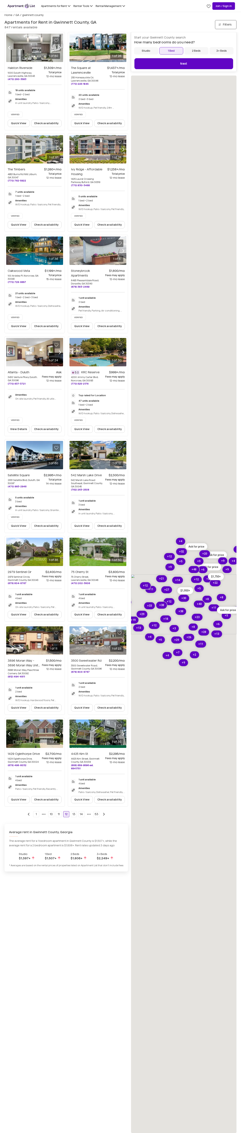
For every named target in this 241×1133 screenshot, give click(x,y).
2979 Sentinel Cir (19, 572)
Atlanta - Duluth (18, 372)
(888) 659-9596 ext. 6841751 (82, 767)
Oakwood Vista (19, 270)
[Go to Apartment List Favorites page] (208, 6)
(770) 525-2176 (79, 383)
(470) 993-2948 (17, 486)
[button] (216, 555)
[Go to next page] (104, 814)
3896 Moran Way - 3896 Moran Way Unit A (23, 665)
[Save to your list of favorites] (56, 40)
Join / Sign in (224, 6)
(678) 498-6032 (17, 765)
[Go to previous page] (29, 814)
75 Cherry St (79, 572)
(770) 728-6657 (17, 282)
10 (51, 814)
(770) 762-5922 (17, 180)
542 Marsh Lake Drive (86, 475)
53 (96, 814)
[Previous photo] (9, 48)
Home (8, 15)
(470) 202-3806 (80, 583)
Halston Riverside (20, 68)
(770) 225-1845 (79, 84)
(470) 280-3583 (17, 79)
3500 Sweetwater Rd (86, 660)
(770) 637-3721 (16, 383)
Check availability (46, 123)
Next (183, 63)
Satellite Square (19, 475)
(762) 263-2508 (80, 489)
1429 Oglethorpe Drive (24, 753)
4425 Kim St (79, 753)
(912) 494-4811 (16, 676)
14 (81, 814)
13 (73, 814)
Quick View (19, 123)
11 (59, 814)
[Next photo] (60, 48)
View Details (18, 429)
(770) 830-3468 (80, 185)
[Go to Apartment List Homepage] (21, 6)
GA (17, 15)
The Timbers (16, 169)
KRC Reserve (90, 372)
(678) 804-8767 (17, 583)
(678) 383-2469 (80, 287)
